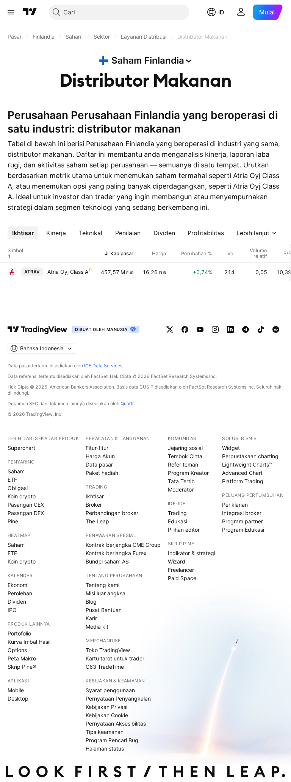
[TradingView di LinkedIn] (230, 329)
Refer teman (183, 464)
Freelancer (181, 570)
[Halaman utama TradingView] (30, 12)
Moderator (181, 489)
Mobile (16, 690)
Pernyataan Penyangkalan (118, 698)
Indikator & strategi (191, 553)
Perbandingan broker (112, 513)
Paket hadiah (102, 473)
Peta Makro (22, 658)
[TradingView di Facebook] (185, 329)
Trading (177, 513)
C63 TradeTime (105, 666)
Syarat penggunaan (110, 690)
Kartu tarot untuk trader (115, 658)
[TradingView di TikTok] (260, 329)
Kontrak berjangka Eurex (116, 553)
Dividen (17, 601)
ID (221, 12)
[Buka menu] (11, 12)
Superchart (21, 448)
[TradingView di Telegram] (245, 329)
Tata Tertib (181, 481)
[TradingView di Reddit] (276, 329)
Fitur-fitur (97, 448)
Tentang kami (102, 585)
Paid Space (182, 578)
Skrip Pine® (22, 666)
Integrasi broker (241, 513)
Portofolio (19, 633)
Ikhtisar (95, 496)
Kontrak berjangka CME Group (123, 545)
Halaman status (105, 748)
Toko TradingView (108, 650)
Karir (91, 618)
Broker (94, 504)
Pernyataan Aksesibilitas (116, 723)
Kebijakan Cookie (107, 715)
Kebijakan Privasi (106, 707)
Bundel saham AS (107, 561)
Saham (16, 471)
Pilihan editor (184, 529)
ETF (12, 479)
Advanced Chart (242, 473)
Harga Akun (100, 456)
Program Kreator (188, 473)
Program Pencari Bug (112, 740)
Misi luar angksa (105, 593)
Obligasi (18, 488)
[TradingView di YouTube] (200, 329)
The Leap (97, 521)
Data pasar (99, 464)
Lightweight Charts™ (247, 464)
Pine (13, 521)
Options (17, 650)
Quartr (127, 403)
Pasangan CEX (26, 504)
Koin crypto (22, 496)
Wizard (176, 561)
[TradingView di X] (169, 329)
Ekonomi (18, 585)
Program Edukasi (243, 529)
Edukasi (177, 521)
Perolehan (20, 593)
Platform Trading (242, 481)
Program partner (242, 521)
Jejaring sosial (185, 448)
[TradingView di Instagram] (215, 329)
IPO (12, 610)
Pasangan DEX (26, 513)
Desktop (18, 698)
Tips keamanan (105, 732)
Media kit (97, 626)
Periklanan (235, 504)
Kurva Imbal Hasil (29, 641)
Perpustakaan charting (250, 456)
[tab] (23, 232)
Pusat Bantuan (104, 610)
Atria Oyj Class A (67, 271)
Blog (91, 601)
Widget (231, 448)
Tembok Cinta (185, 456)
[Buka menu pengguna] (241, 12)
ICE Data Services (103, 365)
